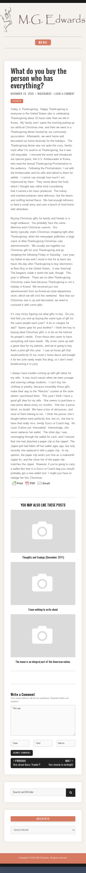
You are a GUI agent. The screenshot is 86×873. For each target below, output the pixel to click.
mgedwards (45, 94)
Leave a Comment (65, 94)
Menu (43, 42)
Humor (17, 101)
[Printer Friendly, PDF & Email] (31, 483)
